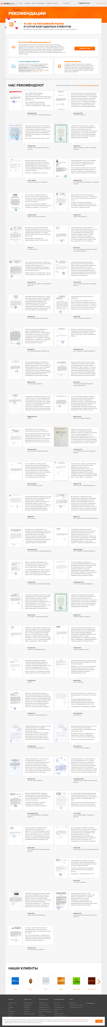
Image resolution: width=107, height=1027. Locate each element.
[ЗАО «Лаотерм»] (15, 437)
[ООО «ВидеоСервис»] (15, 733)
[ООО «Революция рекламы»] (15, 304)
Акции (33, 3)
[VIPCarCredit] (61, 100)
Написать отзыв (84, 48)
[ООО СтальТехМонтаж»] (61, 304)
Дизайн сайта (72, 1003)
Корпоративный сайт (28, 1003)
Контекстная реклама (43, 1005)
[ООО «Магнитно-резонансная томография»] (15, 570)
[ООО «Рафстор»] (15, 503)
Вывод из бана (57, 1005)
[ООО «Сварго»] (15, 602)
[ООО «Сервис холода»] (61, 504)
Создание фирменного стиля (76, 1007)
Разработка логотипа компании (76, 1005)
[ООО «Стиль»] (61, 569)
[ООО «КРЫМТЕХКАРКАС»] (15, 800)
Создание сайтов (27, 999)
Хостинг (56, 1011)
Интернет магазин (28, 1005)
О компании (49, 3)
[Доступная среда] (15, 269)
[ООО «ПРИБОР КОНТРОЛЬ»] (15, 835)
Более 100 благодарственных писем (88, 85)
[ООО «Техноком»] (61, 336)
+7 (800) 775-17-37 (84, 3)
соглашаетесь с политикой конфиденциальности (77, 1019)
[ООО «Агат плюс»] (61, 471)
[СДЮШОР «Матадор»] (61, 133)
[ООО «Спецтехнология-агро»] (61, 269)
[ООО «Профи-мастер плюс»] (61, 437)
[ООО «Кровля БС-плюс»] (61, 835)
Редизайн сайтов (58, 1009)
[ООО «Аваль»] (61, 868)
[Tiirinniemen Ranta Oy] (15, 168)
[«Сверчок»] (15, 635)
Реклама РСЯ (42, 1015)
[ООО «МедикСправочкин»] (15, 337)
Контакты (55, 3)
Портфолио (28, 3)
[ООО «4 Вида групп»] (15, 100)
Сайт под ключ (27, 1011)
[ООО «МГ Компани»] (15, 235)
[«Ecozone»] (61, 635)
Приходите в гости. (37, 71)
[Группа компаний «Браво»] (61, 801)
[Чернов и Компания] (15, 901)
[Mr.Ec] (15, 471)
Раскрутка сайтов (43, 1003)
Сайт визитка (26, 1009)
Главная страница (12, 1003)
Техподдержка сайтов (59, 1007)
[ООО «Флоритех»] (15, 369)
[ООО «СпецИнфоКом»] (61, 235)
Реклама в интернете (43, 999)
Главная (10, 10)
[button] (66, 3)
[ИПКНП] (15, 404)
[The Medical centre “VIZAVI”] (61, 766)
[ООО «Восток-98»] (15, 766)
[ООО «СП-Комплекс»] (15, 537)
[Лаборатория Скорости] (15, 202)
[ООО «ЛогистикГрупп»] (61, 403)
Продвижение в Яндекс (44, 1007)
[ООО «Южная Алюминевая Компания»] (61, 369)
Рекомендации (40, 3)
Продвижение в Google (44, 1009)
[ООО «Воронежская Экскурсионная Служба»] (61, 900)
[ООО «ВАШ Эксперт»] (15, 935)
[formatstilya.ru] (15, 701)
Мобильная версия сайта (29, 1013)
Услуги (21, 3)
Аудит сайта (56, 1003)
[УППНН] (15, 668)
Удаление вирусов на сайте (60, 1016)
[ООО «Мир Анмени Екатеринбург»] (61, 168)
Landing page (26, 1007)
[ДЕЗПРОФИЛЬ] (61, 202)
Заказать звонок (90, 1003)
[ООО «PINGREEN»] (61, 536)
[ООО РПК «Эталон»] (15, 133)
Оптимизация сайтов (58, 1013)
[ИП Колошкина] (61, 700)
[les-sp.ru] (61, 668)
